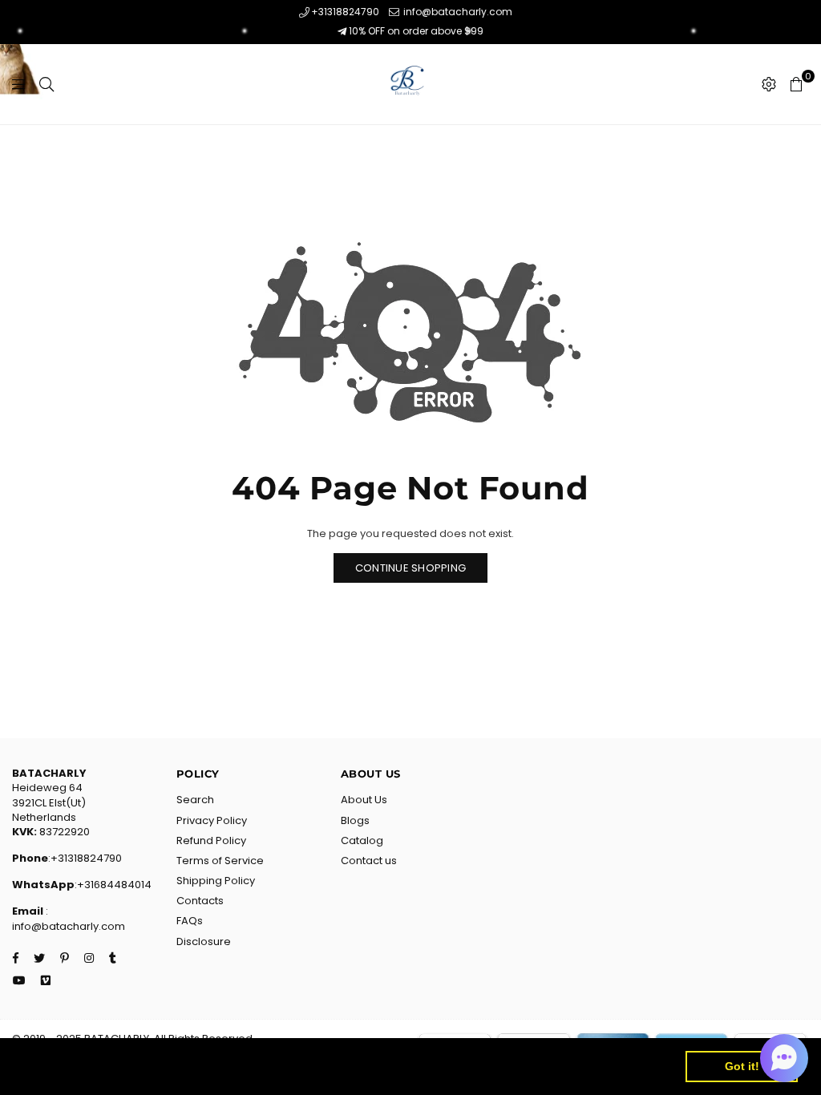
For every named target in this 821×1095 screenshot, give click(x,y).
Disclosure (203, 941)
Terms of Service (220, 860)
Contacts (200, 900)
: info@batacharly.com (68, 918)
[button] (784, 1058)
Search (195, 799)
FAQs (189, 920)
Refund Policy (211, 840)
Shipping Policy (215, 880)
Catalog (362, 840)
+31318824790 (345, 11)
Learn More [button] (516, 1066)
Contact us (369, 860)
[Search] (46, 84)
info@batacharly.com (456, 11)
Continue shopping (410, 568)
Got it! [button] (742, 1066)
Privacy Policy (211, 820)
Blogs (355, 820)
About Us (364, 799)
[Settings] (768, 84)
